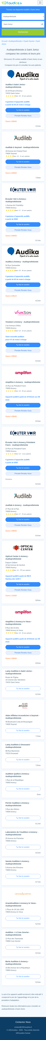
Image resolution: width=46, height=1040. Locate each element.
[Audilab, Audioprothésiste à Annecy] (23, 496)
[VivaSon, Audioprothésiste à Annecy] (23, 313)
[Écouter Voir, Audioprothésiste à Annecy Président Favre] (23, 434)
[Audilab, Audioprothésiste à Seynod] (23, 139)
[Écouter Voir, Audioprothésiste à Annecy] (23, 190)
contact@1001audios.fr (23, 1027)
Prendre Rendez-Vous (23, 116)
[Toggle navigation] (40, 2)
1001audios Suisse (23, 1033)
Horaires (8, 479)
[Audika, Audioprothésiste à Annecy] (23, 253)
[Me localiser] (42, 24)
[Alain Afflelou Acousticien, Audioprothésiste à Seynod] (23, 707)
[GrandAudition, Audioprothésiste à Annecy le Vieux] (23, 894)
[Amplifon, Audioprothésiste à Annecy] (23, 373)
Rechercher (23, 32)
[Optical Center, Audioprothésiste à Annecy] (23, 548)
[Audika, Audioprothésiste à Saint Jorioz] (23, 76)
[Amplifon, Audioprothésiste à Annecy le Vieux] (23, 613)
